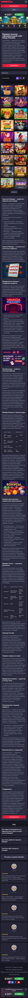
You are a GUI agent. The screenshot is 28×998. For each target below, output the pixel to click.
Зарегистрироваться (14, 6)
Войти (14, 9)
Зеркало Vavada (14, 65)
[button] (1, 20)
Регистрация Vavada (14, 817)
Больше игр (14, 192)
